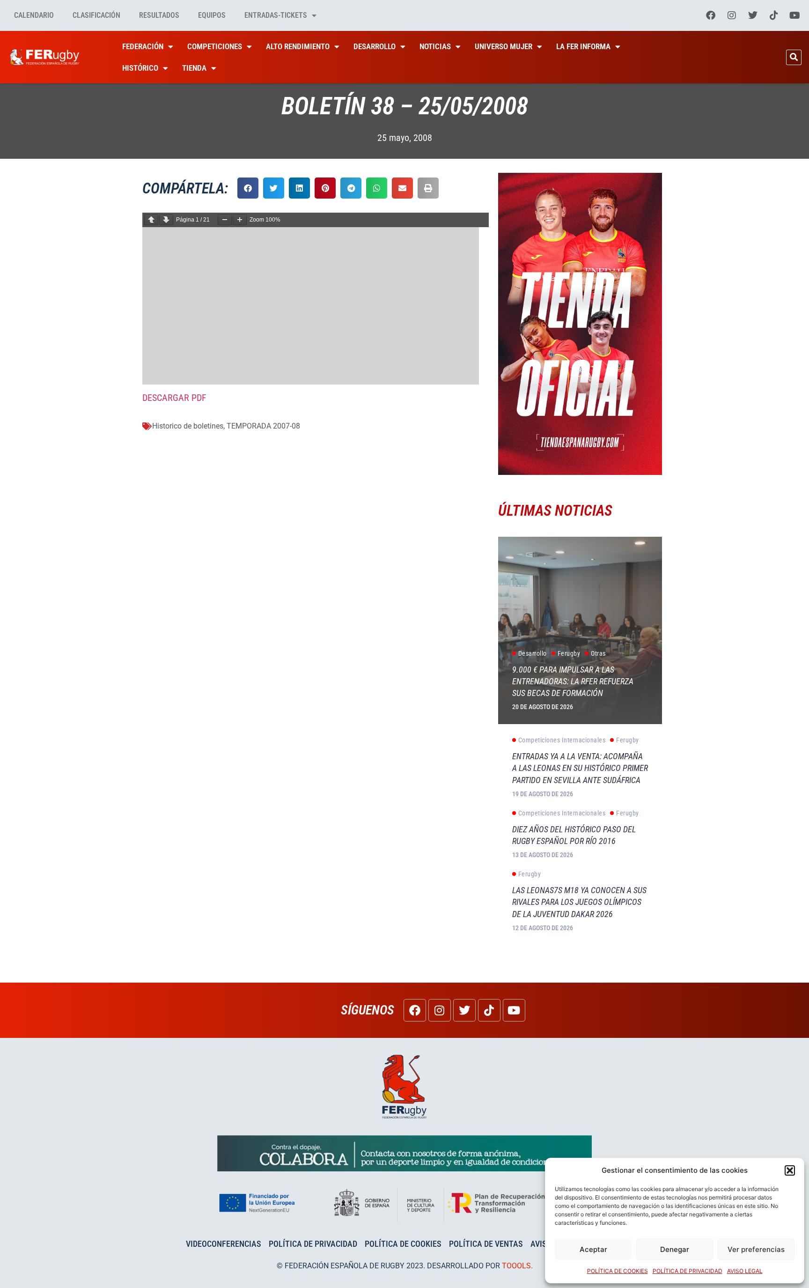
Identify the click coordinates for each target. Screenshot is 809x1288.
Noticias (435, 46)
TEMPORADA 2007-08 (263, 426)
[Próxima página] (166, 220)
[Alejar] (225, 220)
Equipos (212, 15)
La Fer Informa (583, 46)
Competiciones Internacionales (562, 740)
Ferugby (569, 653)
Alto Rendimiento (298, 46)
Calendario (34, 15)
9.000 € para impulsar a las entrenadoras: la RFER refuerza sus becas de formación (572, 681)
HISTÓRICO (140, 68)
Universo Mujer (503, 46)
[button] (789, 1170)
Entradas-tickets (275, 15)
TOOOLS (516, 1265)
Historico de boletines (187, 426)
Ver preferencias (756, 1249)
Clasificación (96, 15)
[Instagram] (731, 15)
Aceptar (593, 1249)
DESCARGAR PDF (174, 397)
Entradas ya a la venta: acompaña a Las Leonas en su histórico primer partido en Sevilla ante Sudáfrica (580, 768)
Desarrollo (374, 46)
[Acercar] (240, 220)
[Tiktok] (774, 15)
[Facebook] (710, 15)
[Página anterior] (151, 220)
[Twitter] (752, 15)
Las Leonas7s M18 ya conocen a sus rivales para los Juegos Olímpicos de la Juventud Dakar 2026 (579, 901)
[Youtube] (795, 15)
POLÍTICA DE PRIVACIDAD (687, 1270)
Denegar (674, 1249)
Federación (142, 46)
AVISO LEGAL (745, 1270)
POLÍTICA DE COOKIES (617, 1270)
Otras (598, 653)
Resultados (159, 15)
